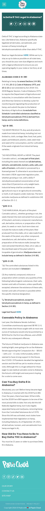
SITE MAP (6, 495)
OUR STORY (7, 486)
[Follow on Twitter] (18, 477)
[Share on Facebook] (16, 24)
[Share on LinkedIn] (34, 24)
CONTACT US (8, 491)
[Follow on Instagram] (9, 477)
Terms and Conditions (15, 504)
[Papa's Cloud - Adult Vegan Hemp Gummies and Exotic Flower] (22, 4)
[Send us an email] (22, 477)
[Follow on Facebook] (4, 477)
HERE (18, 312)
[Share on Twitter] (20, 24)
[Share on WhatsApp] (11, 24)
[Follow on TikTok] (13, 477)
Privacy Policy (33, 504)
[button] (4, 4)
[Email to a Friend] (25, 24)
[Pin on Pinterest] (29, 24)
